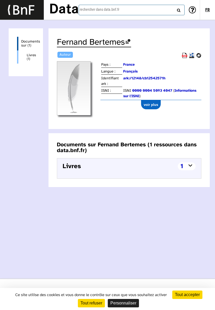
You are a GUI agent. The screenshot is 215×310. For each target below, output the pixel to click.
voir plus (151, 105)
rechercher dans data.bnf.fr (99, 9)
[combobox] (132, 10)
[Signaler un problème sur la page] (128, 42)
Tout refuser (91, 303)
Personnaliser (123, 303)
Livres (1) (31, 57)
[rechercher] (178, 9)
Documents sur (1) (28, 44)
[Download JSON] (198, 57)
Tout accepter (187, 294)
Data (64, 9)
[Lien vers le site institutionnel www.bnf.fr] (22, 10)
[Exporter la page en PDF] (184, 57)
